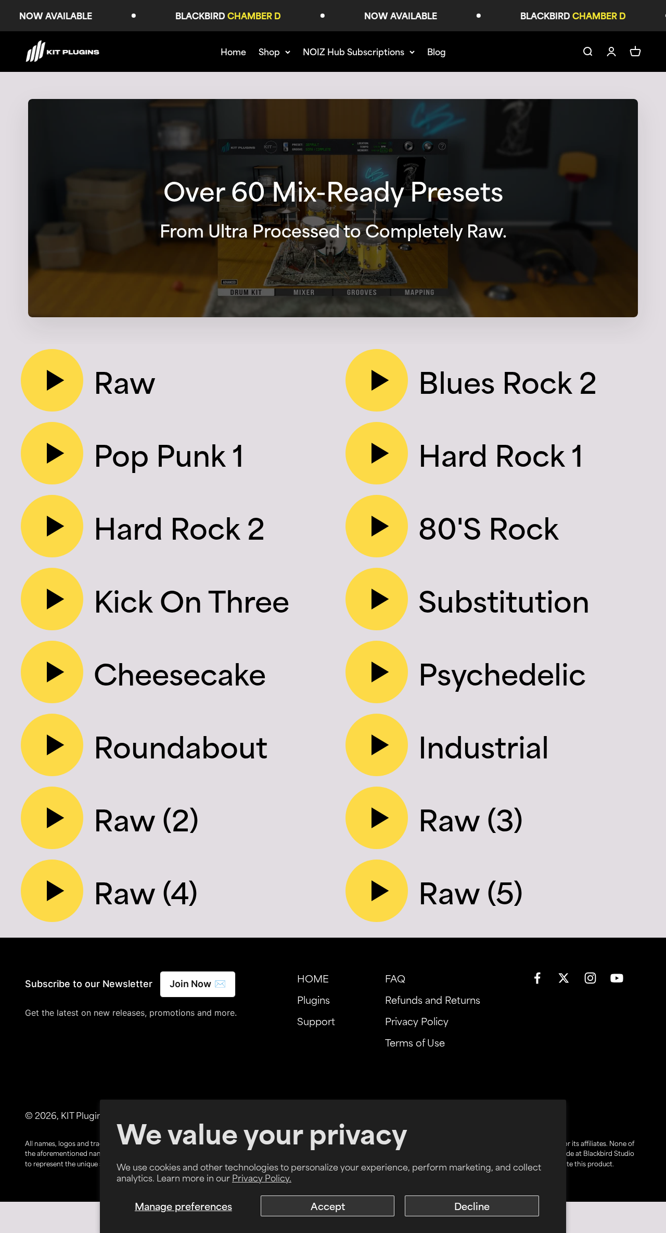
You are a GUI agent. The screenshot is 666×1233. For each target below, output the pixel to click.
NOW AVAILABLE (40, 15)
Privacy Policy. (261, 1177)
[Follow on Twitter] (564, 978)
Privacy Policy (417, 1021)
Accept (328, 1205)
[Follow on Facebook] (537, 978)
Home (233, 51)
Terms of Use (415, 1042)
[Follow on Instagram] (590, 978)
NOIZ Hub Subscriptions (353, 51)
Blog (436, 51)
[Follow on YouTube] (617, 978)
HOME (313, 978)
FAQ (395, 978)
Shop (269, 51)
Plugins (313, 999)
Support (316, 1021)
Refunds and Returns (432, 999)
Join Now (198, 983)
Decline (472, 1205)
